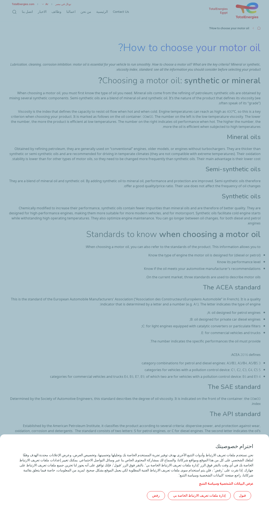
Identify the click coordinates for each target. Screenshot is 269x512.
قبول (242, 495)
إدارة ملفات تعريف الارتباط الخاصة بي (199, 495)
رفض (156, 495)
